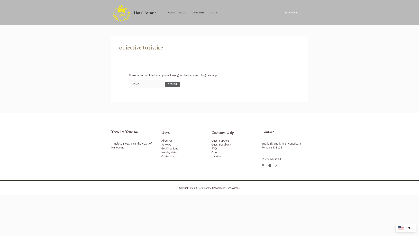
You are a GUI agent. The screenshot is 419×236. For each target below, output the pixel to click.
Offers (215, 152)
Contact (214, 12)
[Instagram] (263, 165)
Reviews (166, 144)
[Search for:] (147, 84)
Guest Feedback (221, 144)
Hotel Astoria (145, 12)
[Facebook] (269, 165)
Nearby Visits (169, 152)
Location (216, 156)
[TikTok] (276, 165)
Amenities (198, 12)
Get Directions (169, 148)
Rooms (183, 12)
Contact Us (168, 156)
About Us (167, 140)
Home (171, 12)
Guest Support (220, 140)
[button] (293, 12)
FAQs (214, 148)
